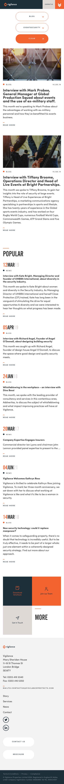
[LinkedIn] (6, 730)
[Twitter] (6, 722)
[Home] (10, 4)
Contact (7, 712)
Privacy (24, 774)
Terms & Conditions (11, 774)
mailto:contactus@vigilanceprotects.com (28, 688)
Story (6, 696)
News (6, 707)
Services (7, 702)
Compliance (35, 774)
